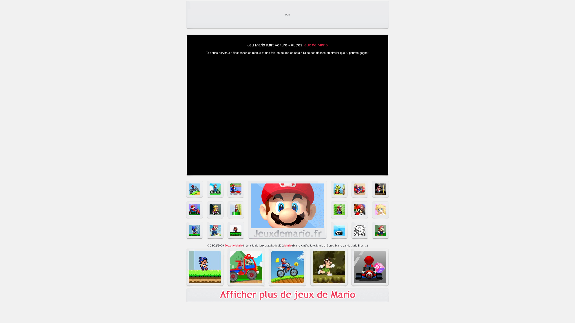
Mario (288, 245)
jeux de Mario (315, 45)
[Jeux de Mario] (287, 238)
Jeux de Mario (234, 245)
